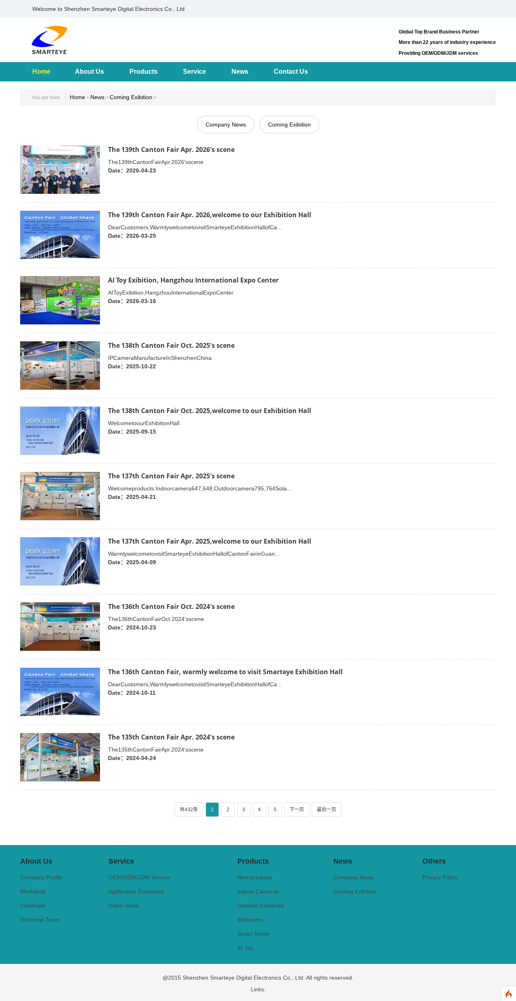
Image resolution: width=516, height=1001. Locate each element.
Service (194, 71)
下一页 (296, 809)
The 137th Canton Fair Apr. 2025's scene (171, 475)
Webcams (250, 919)
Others (434, 861)
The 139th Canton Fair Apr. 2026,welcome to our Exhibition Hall (209, 214)
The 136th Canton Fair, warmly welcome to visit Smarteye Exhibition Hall (225, 671)
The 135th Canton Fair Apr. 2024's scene (171, 737)
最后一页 (326, 809)
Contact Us (291, 71)
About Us (89, 71)
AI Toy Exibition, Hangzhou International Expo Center (193, 280)
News (239, 71)
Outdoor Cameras (260, 905)
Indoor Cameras (258, 891)
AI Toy (245, 948)
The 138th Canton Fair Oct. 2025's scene (171, 345)
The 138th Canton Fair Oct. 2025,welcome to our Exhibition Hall (209, 410)
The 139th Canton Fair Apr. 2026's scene (171, 149)
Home (41, 71)
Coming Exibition (131, 97)
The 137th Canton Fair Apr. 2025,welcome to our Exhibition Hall (209, 541)
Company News (226, 124)
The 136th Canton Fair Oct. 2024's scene (171, 606)
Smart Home (253, 933)
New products (255, 877)
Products (143, 71)
